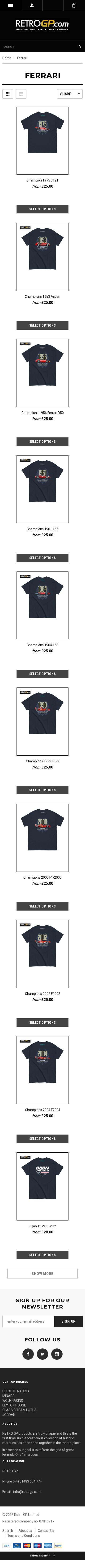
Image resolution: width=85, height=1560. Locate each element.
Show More (42, 1273)
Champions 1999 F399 (42, 761)
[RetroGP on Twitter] (41, 1354)
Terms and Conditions (23, 1535)
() (74, 5)
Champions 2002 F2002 (42, 994)
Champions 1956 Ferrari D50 (42, 413)
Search (7, 1531)
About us (25, 1531)
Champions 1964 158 (42, 645)
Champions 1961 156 (42, 529)
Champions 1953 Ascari (42, 296)
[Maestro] (38, 1545)
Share (65, 94)
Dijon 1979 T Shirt (43, 1226)
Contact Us (46, 1531)
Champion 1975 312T (42, 180)
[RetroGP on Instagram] (56, 1354)
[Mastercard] (27, 1545)
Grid (7, 93)
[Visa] (6, 1545)
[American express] (48, 1545)
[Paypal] (58, 1545)
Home (7, 58)
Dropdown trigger (31, 5)
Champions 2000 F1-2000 (42, 877)
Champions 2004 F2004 (42, 1110)
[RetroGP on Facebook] (28, 1354)
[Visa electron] (17, 1545)
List (21, 93)
